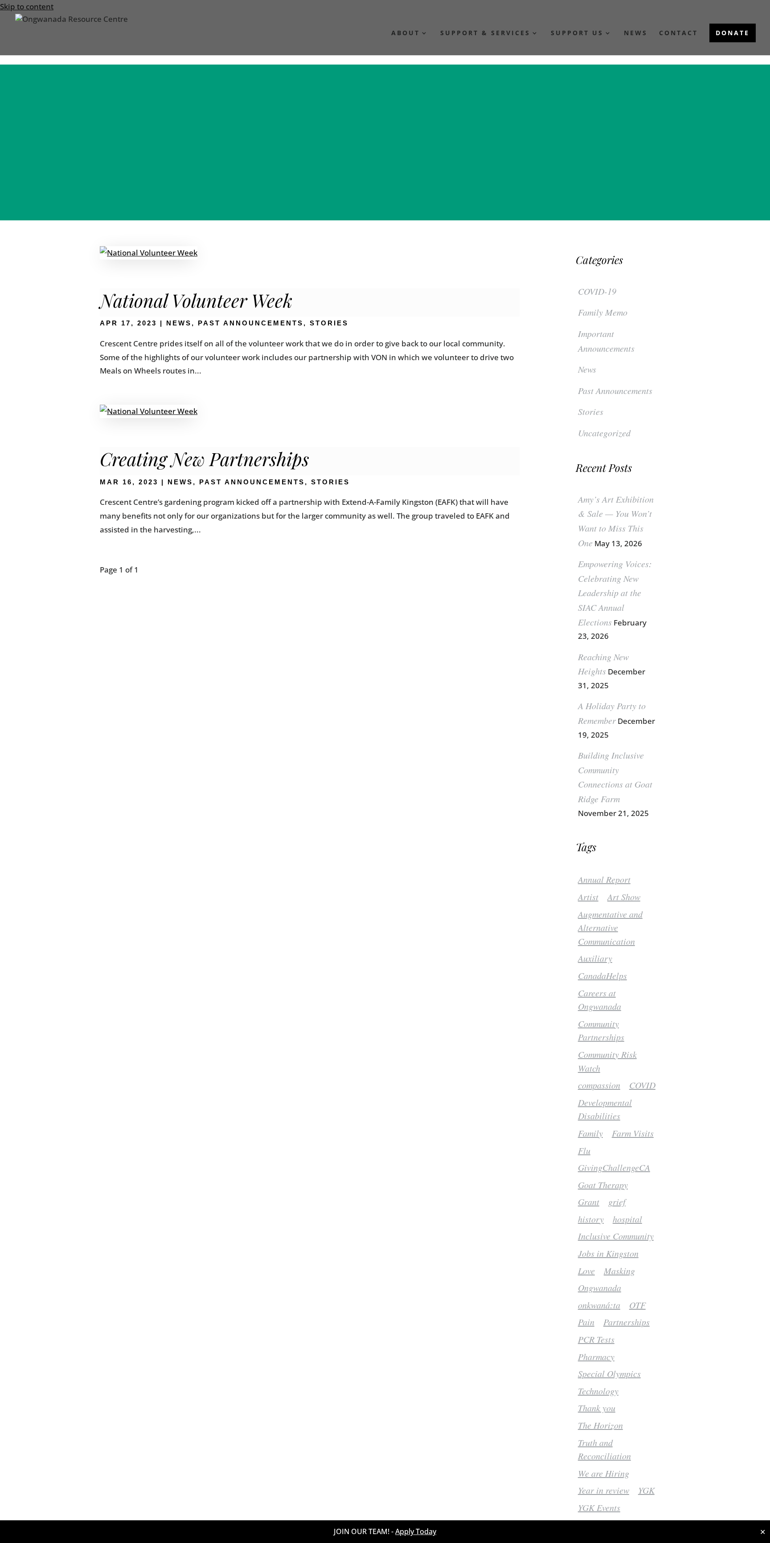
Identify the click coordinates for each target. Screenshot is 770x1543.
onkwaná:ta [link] (599, 1305)
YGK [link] (646, 1490)
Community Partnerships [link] (601, 1030)
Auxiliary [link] (595, 958)
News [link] (635, 33)
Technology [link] (598, 1391)
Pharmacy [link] (596, 1356)
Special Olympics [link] (609, 1373)
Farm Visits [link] (633, 1133)
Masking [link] (619, 1270)
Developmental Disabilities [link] (605, 1109)
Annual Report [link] (604, 879)
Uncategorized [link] (604, 433)
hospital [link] (627, 1219)
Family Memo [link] (602, 312)
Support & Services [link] (485, 33)
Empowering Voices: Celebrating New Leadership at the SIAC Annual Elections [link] (615, 592)
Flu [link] (584, 1150)
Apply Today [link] (415, 1531)
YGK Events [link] (599, 1507)
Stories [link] (329, 323)
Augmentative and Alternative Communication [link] (610, 927)
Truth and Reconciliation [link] (604, 1449)
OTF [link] (637, 1305)
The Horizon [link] (600, 1425)
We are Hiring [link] (603, 1473)
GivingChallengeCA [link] (614, 1167)
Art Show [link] (623, 896)
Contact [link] (678, 33)
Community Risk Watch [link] (607, 1061)
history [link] (591, 1219)
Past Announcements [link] (250, 323)
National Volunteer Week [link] (196, 300)
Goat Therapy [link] (603, 1184)
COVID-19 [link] (597, 291)
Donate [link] (733, 32)
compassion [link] (599, 1085)
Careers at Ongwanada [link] (599, 999)
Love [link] (586, 1270)
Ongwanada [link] (599, 1287)
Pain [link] (586, 1322)
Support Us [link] (577, 33)
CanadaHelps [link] (602, 975)
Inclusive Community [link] (616, 1236)
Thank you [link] (596, 1407)
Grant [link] (588, 1201)
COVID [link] (642, 1085)
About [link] (405, 33)
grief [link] (617, 1201)
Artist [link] (588, 896)
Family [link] (590, 1133)
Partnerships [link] (626, 1322)
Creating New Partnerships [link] (204, 459)
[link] (71, 29)
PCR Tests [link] (596, 1339)
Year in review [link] (603, 1490)
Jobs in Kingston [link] (608, 1253)
